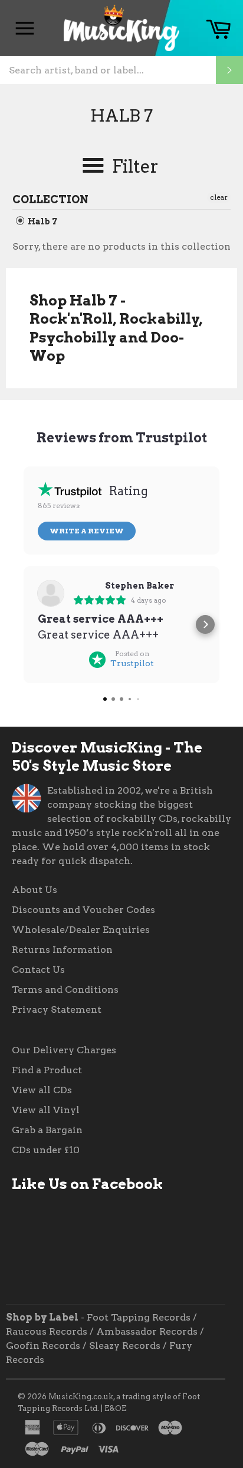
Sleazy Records (124, 1345)
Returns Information (62, 949)
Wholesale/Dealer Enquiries (81, 929)
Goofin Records (43, 1345)
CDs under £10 (46, 1149)
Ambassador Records (147, 1331)
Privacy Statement (56, 1009)
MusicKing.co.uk (80, 1396)
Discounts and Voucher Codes (83, 909)
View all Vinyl (46, 1110)
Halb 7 (41, 221)
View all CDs (42, 1090)
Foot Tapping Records (139, 1317)
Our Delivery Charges (64, 1050)
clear (219, 197)
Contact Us (38, 969)
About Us (34, 889)
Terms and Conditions (65, 989)
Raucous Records (46, 1331)
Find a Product (47, 1070)
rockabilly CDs (142, 818)
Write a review (87, 530)
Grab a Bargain (47, 1130)
